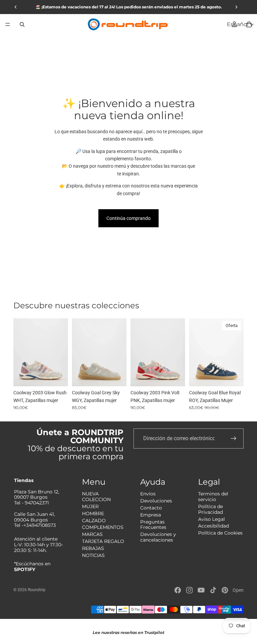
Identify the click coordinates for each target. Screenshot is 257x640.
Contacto (151, 508)
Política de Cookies (220, 533)
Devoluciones (156, 501)
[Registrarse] (234, 438)
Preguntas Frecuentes (153, 525)
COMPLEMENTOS (102, 527)
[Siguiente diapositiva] (60, 352)
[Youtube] (201, 590)
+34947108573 (39, 525)
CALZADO (94, 520)
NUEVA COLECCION (96, 496)
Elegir (63, 376)
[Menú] (7, 24)
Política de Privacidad (210, 509)
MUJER (90, 506)
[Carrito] (249, 24)
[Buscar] (22, 24)
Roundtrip (37, 589)
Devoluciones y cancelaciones (158, 537)
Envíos (148, 494)
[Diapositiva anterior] (20, 352)
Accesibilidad (213, 526)
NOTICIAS (93, 555)
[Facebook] (178, 590)
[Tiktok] (213, 590)
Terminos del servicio (213, 496)
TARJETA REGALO (103, 541)
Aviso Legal (211, 519)
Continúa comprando (128, 218)
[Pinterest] (225, 590)
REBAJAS (93, 548)
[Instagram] (189, 590)
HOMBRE (93, 513)
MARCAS (92, 534)
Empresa (150, 515)
